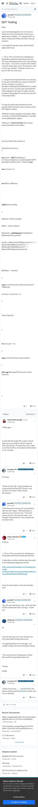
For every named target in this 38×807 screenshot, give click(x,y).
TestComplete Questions (11, 9)
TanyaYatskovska (13, 420)
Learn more (16, 790)
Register (26, 3)
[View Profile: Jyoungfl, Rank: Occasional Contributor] (4, 15)
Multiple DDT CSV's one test (12, 756)
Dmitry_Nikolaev (13, 537)
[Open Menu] (35, 9)
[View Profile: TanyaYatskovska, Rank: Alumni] (4, 421)
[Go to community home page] (11, 3)
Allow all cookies (19, 802)
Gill (15, 722)
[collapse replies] (19, 418)
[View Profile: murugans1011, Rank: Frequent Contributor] (4, 470)
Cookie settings (19, 797)
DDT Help (5, 763)
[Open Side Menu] (3, 3)
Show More (20, 742)
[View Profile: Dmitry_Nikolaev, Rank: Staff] (4, 538)
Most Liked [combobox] (30, 414)
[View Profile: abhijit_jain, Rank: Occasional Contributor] (4, 621)
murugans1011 (12, 469)
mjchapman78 (16, 731)
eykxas (13, 738)
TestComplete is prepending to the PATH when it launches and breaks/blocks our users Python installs (17, 727)
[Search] (20, 3)
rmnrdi (13, 759)
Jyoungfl (11, 15)
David (23, 691)
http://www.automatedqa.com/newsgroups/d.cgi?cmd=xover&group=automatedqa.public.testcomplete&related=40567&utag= (19, 570)
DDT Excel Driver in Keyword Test (14, 770)
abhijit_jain (11, 620)
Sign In (33, 3)
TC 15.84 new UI (8, 736)
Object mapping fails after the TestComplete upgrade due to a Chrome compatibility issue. (19, 718)
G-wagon (14, 773)
